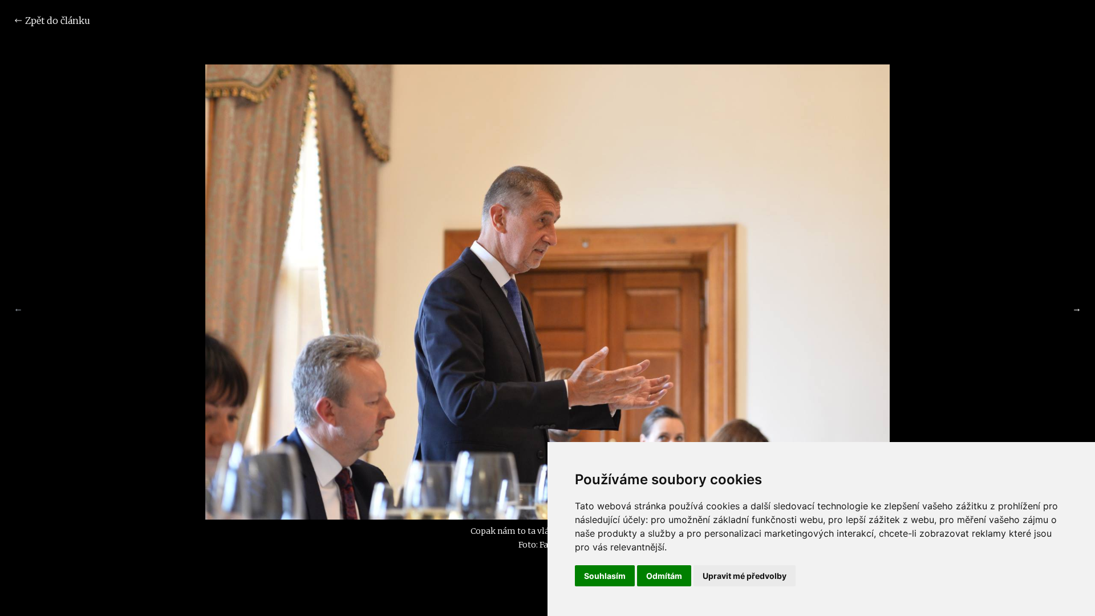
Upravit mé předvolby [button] (744, 576)
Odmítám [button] (664, 576)
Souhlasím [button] (605, 576)
